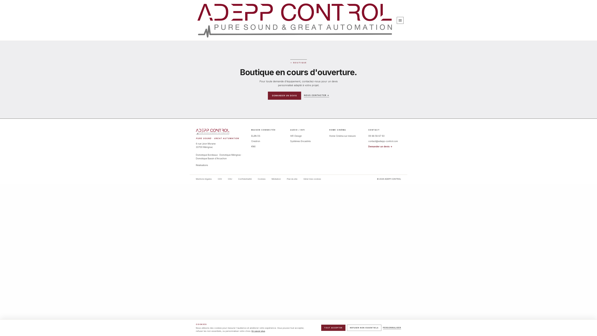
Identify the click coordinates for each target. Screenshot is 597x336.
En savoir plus (258, 331)
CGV (220, 179)
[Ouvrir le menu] (400, 20)
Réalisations (202, 165)
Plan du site (292, 179)
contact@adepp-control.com (383, 141)
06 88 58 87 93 (376, 136)
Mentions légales (204, 179)
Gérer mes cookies (312, 179)
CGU (230, 179)
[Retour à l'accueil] (295, 20)
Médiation (276, 179)
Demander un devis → (380, 146)
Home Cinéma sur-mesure (342, 136)
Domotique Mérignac (230, 155)
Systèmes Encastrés (300, 141)
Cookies (262, 179)
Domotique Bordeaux (207, 155)
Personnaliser (392, 328)
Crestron (255, 141)
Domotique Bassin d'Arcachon (211, 158)
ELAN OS (255, 136)
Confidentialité (245, 179)
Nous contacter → (316, 95)
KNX (253, 146)
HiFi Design (296, 136)
